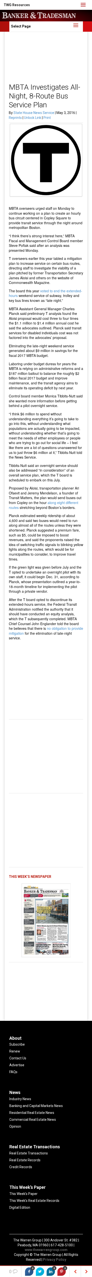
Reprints (16, 118)
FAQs (13, 1072)
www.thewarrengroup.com (46, 1250)
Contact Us (17, 1058)
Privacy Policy (54, 1260)
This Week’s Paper (23, 1194)
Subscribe (17, 1044)
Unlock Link (33, 118)
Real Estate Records (24, 1160)
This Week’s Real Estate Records (34, 1201)
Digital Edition (19, 1207)
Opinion (15, 1126)
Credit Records (20, 1167)
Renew (14, 1051)
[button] (17, 5)
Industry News (20, 1099)
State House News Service (33, 113)
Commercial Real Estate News (32, 1120)
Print (47, 118)
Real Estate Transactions (28, 1153)
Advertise (16, 1065)
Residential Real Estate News (31, 1113)
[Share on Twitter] (40, 1271)
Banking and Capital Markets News (36, 1106)
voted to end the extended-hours (45, 293)
